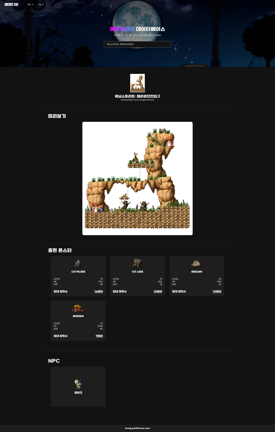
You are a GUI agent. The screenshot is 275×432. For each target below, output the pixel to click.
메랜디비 (11, 5)
